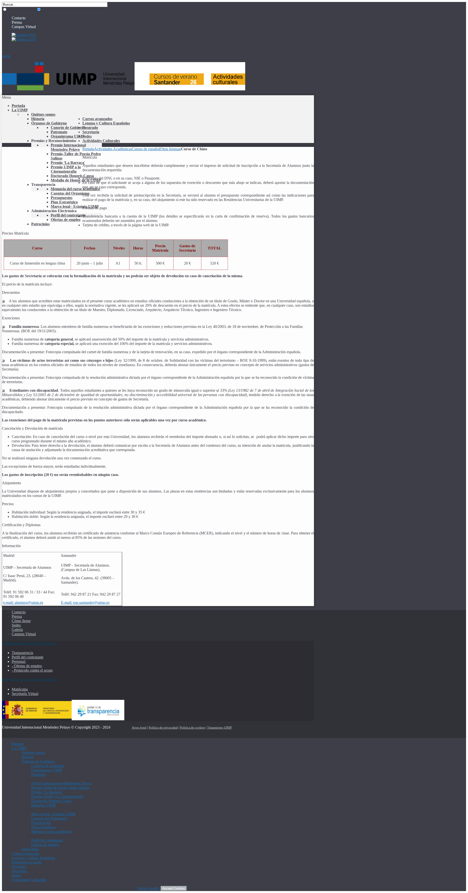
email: (9, 602)
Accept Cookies (174, 888)
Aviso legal (139, 727)
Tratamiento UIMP (219, 727)
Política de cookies (192, 727)
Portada (88, 149)
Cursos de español (146, 149)
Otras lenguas (170, 149)
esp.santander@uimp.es (91, 602)
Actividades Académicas (113, 149)
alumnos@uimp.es (29, 602)
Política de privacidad (163, 727)
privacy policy (149, 888)
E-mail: (67, 602)
